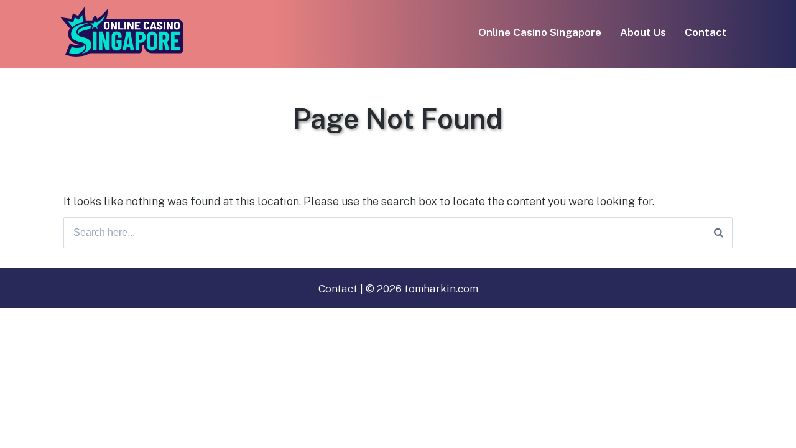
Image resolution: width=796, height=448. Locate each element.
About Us (643, 32)
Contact (706, 32)
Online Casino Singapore (539, 32)
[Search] (719, 232)
